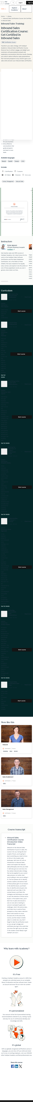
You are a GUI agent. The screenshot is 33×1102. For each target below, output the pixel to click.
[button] (16, 297)
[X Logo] (20, 1066)
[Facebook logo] (13, 1066)
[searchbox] (12, 2)
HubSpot (10, 249)
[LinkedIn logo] (17, 1066)
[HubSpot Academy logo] (3, 8)
